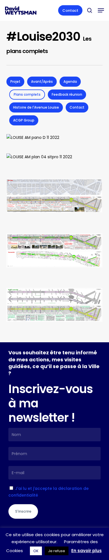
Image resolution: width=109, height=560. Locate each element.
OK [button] (36, 551)
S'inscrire (23, 511)
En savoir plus (86, 551)
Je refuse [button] (56, 551)
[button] (101, 10)
